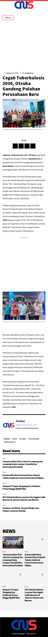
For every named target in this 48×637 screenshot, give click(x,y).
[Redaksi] (9, 426)
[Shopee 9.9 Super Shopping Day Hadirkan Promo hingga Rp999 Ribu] (13, 577)
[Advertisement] (24, 45)
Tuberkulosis (9, 442)
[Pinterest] (27, 146)
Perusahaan (33, 438)
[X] (21, 146)
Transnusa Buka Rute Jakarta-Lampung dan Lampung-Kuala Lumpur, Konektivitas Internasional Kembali (23, 464)
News (8, 17)
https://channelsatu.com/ (26, 425)
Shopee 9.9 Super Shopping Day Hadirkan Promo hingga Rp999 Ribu (21, 487)
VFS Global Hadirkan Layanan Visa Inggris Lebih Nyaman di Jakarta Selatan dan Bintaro (24, 498)
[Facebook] (15, 146)
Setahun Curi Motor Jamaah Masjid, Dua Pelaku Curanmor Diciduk (21, 509)
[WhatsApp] (32, 146)
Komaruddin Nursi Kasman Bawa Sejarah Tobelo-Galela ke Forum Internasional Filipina (23, 476)
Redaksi (29, 73)
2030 (14, 438)
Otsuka (22, 438)
